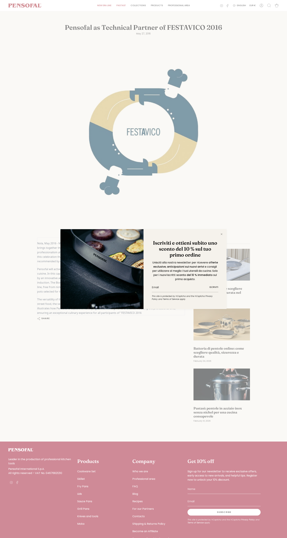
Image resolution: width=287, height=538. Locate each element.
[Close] (221, 234)
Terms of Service (171, 299)
